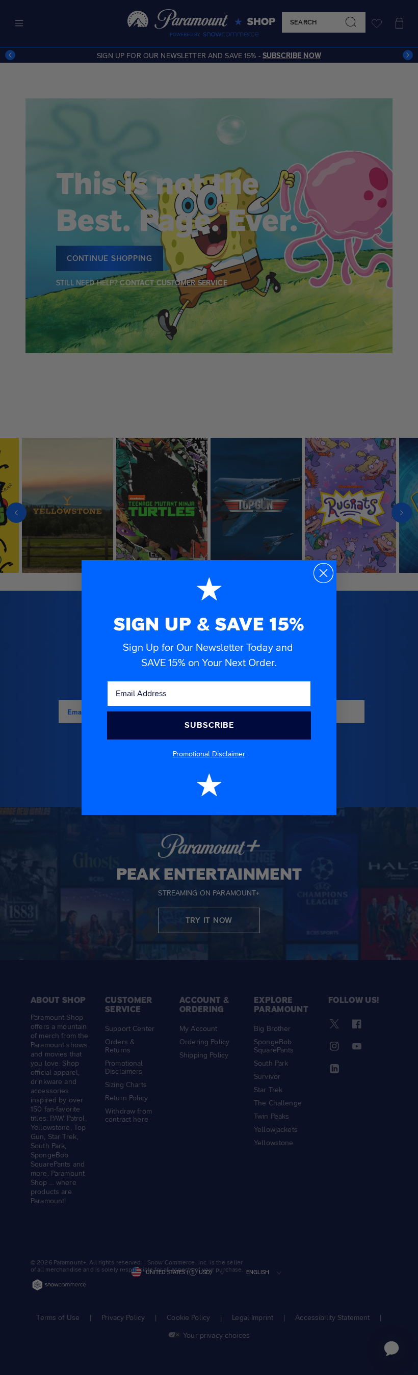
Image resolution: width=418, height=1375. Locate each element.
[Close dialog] (323, 573)
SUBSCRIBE (209, 725)
